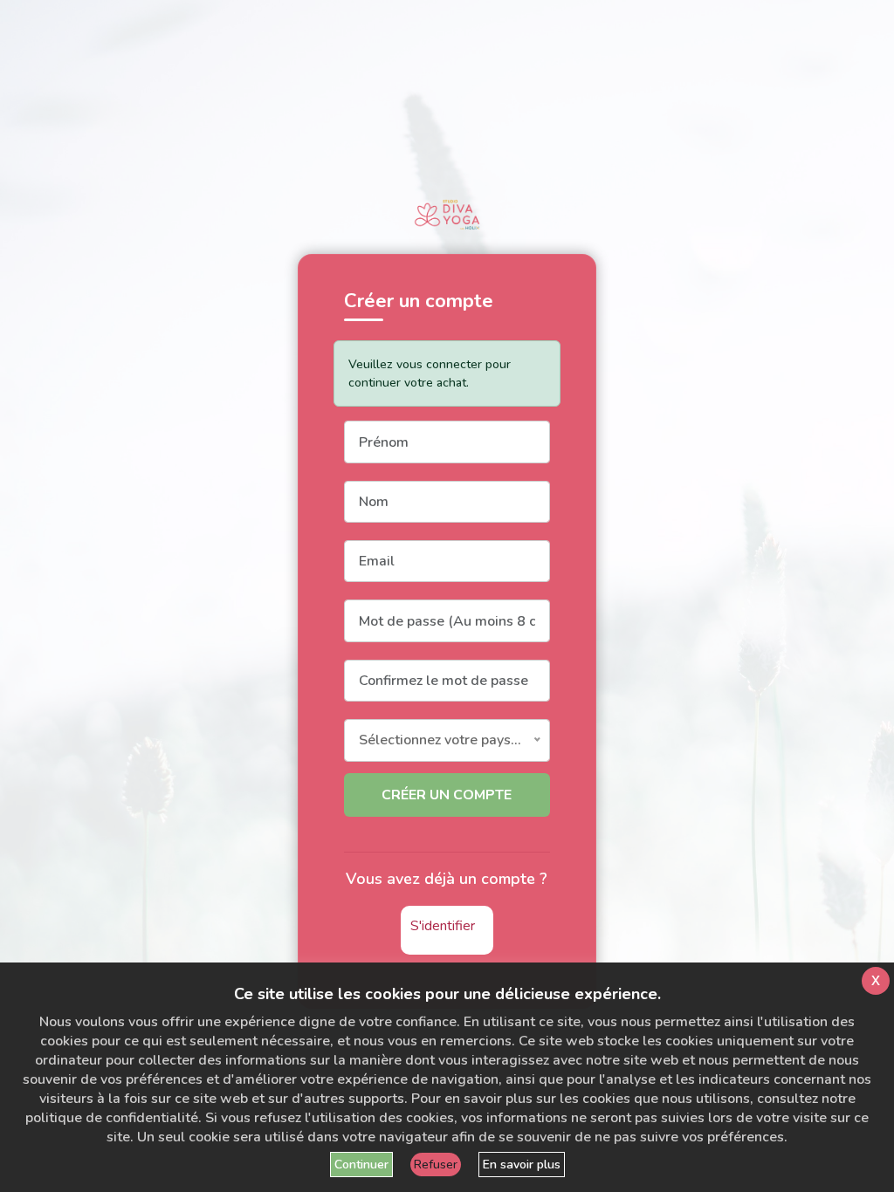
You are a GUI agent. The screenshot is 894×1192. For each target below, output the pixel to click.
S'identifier (442, 925)
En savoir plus (521, 1164)
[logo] (446, 214)
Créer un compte (447, 795)
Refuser (435, 1164)
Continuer (361, 1164)
